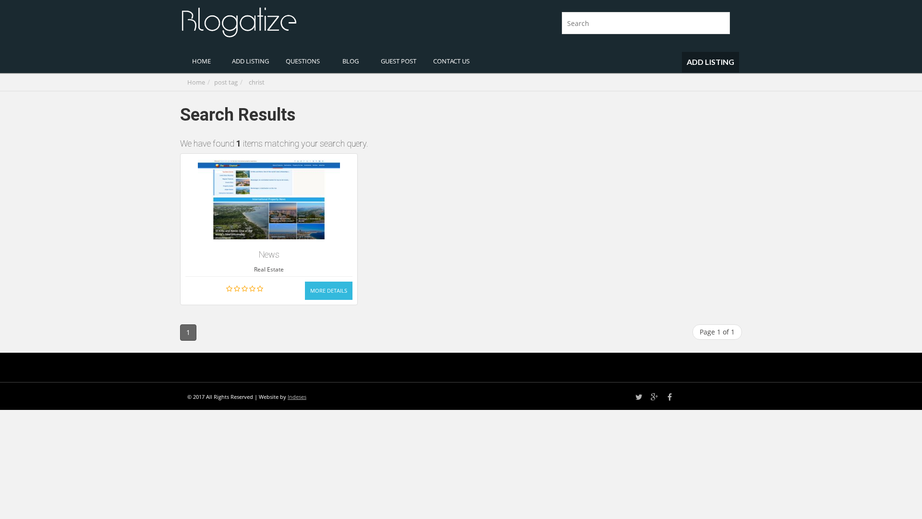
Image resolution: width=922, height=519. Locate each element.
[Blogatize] (317, 21)
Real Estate (269, 269)
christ (257, 82)
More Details (328, 290)
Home (196, 82)
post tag (226, 82)
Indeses (297, 396)
